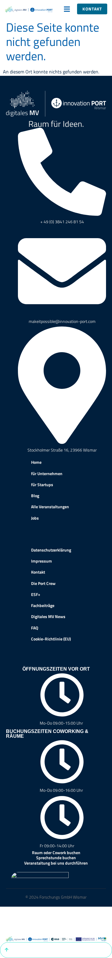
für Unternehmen (46, 473)
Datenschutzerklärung (51, 550)
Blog (35, 495)
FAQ (34, 628)
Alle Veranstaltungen (50, 506)
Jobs (35, 518)
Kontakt (38, 572)
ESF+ (35, 594)
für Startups (42, 484)
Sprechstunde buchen (56, 857)
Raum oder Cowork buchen (56, 852)
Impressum (41, 561)
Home (36, 462)
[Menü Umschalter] (67, 9)
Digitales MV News (48, 616)
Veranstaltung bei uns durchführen (56, 863)
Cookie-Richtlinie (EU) (51, 639)
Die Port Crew (43, 583)
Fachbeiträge (42, 605)
